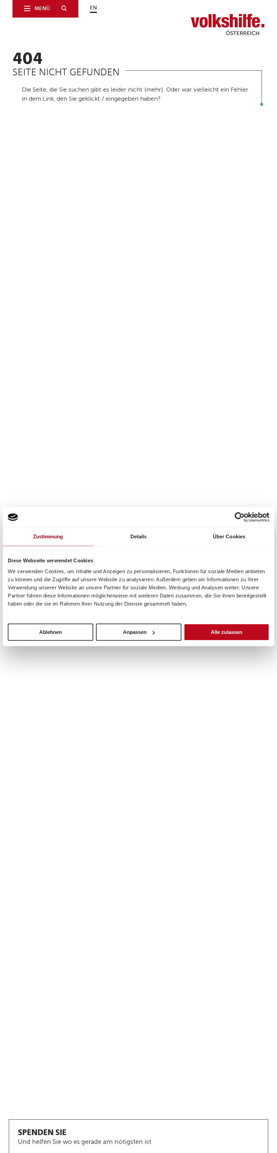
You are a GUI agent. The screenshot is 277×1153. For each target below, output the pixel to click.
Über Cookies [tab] (229, 536)
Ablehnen (50, 632)
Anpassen (135, 632)
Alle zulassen (226, 632)
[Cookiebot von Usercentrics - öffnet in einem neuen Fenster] (239, 517)
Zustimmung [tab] (48, 536)
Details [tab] (138, 536)
